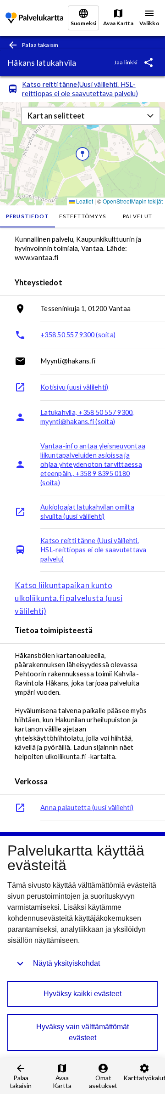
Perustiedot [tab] (28, 216)
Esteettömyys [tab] (82, 216)
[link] (34, 18)
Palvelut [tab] (137, 216)
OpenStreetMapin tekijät (133, 201)
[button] (91, 116)
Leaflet (84, 201)
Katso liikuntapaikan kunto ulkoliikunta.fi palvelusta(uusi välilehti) (68, 598)
